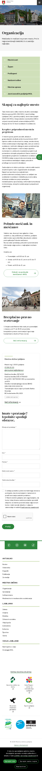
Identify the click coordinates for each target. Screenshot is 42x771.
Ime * (4, 453)
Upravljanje (6, 592)
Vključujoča (6, 623)
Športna (5, 632)
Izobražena (6, 626)
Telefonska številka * (8, 480)
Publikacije (6, 574)
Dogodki (5, 571)
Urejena (5, 613)
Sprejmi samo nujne (28, 761)
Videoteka (6, 568)
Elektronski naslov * (8, 471)
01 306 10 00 (9, 367)
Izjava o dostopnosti (21, 745)
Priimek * (5, 462)
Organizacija (6, 589)
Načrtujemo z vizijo (9, 647)
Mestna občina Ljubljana (14, 359)
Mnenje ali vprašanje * (9, 427)
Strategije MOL (7, 650)
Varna (4, 636)
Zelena (4, 609)
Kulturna (5, 629)
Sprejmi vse (10, 761)
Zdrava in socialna (8, 619)
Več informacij (20, 341)
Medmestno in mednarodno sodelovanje (17, 598)
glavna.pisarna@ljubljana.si (14, 370)
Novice (4, 564)
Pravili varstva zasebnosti (29, 507)
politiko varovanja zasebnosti (25, 756)
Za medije (5, 577)
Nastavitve (21, 766)
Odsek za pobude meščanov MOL (20, 273)
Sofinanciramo (7, 595)
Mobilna (5, 616)
